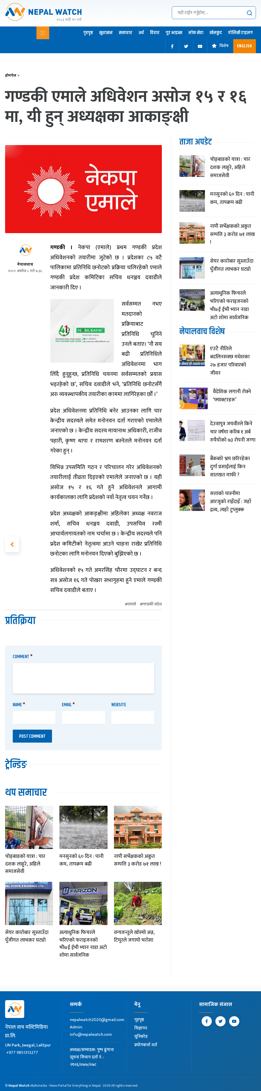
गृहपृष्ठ (88, 32)
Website (118, 705)
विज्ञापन (140, 1028)
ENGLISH (244, 46)
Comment (23, 656)
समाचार (125, 32)
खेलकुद (216, 32)
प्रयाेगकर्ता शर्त (145, 1045)
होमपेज (12, 75)
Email (68, 705)
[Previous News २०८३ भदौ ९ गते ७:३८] (12, 544)
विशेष (224, 46)
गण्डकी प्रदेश (152, 604)
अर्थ (141, 32)
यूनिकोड (141, 1036)
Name (19, 705)
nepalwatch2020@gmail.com (97, 1019)
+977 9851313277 (22, 1052)
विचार (155, 32)
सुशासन (106, 32)
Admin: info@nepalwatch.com (91, 1031)
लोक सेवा (195, 32)
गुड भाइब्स (174, 32)
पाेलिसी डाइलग (240, 32)
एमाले (131, 604)
